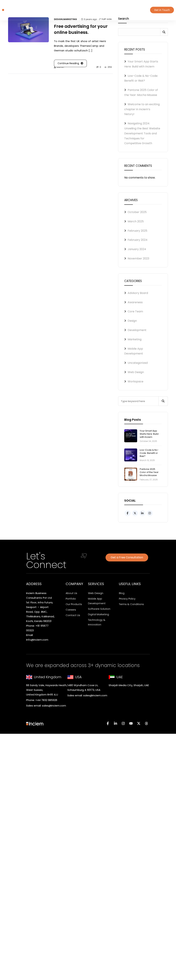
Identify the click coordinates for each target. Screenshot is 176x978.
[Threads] (146, 723)
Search (164, 32)
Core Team (135, 311)
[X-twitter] (138, 723)
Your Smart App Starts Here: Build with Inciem (149, 434)
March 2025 (136, 221)
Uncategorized (138, 363)
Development (137, 330)
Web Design (136, 372)
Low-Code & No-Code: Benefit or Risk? (149, 453)
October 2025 (137, 212)
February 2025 (137, 231)
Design (132, 321)
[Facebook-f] (107, 723)
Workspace (135, 381)
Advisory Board (138, 293)
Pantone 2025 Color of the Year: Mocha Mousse (149, 472)
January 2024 (137, 249)
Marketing (134, 339)
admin (60, 67)
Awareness (135, 302)
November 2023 (138, 258)
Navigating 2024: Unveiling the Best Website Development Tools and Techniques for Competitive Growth (142, 133)
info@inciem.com (37, 639)
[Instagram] (123, 723)
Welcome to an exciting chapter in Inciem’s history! (142, 109)
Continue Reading (68, 63)
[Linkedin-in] (115, 723)
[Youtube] (131, 723)
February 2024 (137, 240)
